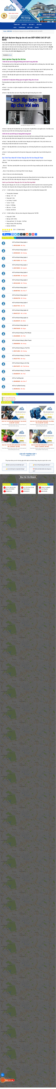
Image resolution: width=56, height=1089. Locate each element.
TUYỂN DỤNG (22, 27)
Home (4, 31)
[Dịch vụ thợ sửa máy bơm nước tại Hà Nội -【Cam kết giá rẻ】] (13, 412)
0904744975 (16, 366)
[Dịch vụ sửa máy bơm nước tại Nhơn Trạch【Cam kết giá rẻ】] (41, 436)
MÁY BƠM (9, 31)
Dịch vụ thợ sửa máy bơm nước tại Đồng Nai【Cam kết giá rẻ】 (14, 445)
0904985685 (16, 381)
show (10, 55)
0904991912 (16, 388)
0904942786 (16, 298)
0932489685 (16, 336)
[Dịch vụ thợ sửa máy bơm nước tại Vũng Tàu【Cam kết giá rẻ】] (41, 412)
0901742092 (16, 260)
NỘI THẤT (32, 24)
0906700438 (16, 328)
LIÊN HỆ (36, 27)
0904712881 (16, 351)
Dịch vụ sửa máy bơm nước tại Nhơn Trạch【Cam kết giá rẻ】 (42, 445)
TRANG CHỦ (17, 24)
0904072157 (16, 313)
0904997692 (16, 290)
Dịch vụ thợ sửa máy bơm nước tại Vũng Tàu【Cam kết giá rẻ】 (42, 422)
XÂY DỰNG (39, 24)
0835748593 (16, 268)
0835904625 (16, 253)
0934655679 (16, 373)
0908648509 (16, 343)
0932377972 (16, 305)
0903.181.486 (9, 1080)
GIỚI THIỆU (30, 27)
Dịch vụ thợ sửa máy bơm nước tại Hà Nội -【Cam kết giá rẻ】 (14, 422)
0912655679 (16, 321)
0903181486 (16, 245)
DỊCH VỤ (24, 24)
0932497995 (16, 275)
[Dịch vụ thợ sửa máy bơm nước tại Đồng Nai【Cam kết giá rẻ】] (13, 436)
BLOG (15, 27)
